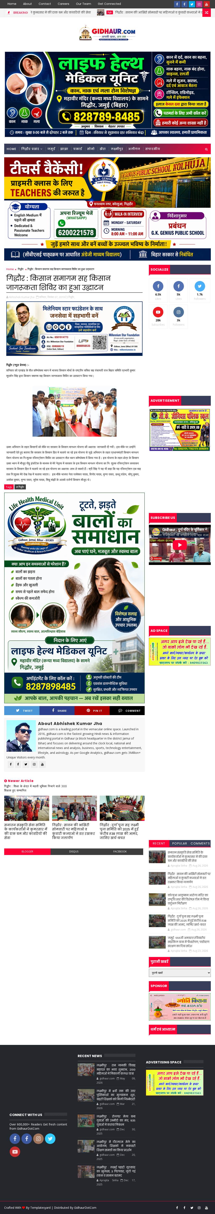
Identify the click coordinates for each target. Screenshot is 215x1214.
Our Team (83, 4)
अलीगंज (134, 149)
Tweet (28, 711)
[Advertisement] (74, 888)
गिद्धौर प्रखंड (30, 149)
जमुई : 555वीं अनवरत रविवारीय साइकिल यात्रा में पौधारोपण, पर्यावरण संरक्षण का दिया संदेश (188, 942)
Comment (133, 711)
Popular (179, 843)
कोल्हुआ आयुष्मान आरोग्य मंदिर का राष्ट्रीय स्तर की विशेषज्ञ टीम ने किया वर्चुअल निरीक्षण (188, 899)
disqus (73, 851)
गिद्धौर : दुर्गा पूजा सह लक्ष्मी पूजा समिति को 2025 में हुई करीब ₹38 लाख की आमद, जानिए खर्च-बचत (119, 831)
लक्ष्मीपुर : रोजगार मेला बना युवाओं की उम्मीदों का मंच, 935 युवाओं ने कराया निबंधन (116, 1121)
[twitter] (192, 4)
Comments (200, 843)
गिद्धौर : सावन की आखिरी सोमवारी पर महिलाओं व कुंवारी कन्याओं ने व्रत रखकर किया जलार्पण (125, 12)
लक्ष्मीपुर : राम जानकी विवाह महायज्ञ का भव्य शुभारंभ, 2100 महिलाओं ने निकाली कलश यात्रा (116, 1069)
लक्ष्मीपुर (117, 149)
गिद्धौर (61, 12)
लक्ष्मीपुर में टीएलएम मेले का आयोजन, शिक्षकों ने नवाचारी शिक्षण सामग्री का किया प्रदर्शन (116, 1146)
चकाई (77, 149)
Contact (45, 4)
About (27, 4)
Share (62, 711)
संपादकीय (152, 149)
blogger (27, 851)
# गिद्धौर (20, 487)
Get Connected (109, 4)
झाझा (64, 149)
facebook (120, 851)
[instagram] (199, 4)
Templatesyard (40, 1208)
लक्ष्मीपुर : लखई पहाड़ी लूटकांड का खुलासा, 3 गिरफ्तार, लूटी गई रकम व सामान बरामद (116, 1171)
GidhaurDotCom (85, 1208)
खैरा (103, 149)
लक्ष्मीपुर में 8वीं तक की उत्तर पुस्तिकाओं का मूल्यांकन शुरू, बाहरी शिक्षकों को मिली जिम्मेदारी (116, 1095)
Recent (159, 843)
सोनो (91, 149)
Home (12, 4)
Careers (63, 4)
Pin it (97, 711)
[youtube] (206, 4)
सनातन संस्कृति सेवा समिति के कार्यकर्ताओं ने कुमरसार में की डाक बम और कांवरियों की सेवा (25, 831)
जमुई (51, 149)
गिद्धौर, (71, 297)
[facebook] (177, 4)
